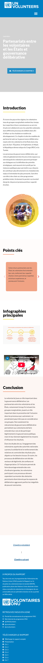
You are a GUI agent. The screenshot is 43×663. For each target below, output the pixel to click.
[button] (35, 13)
